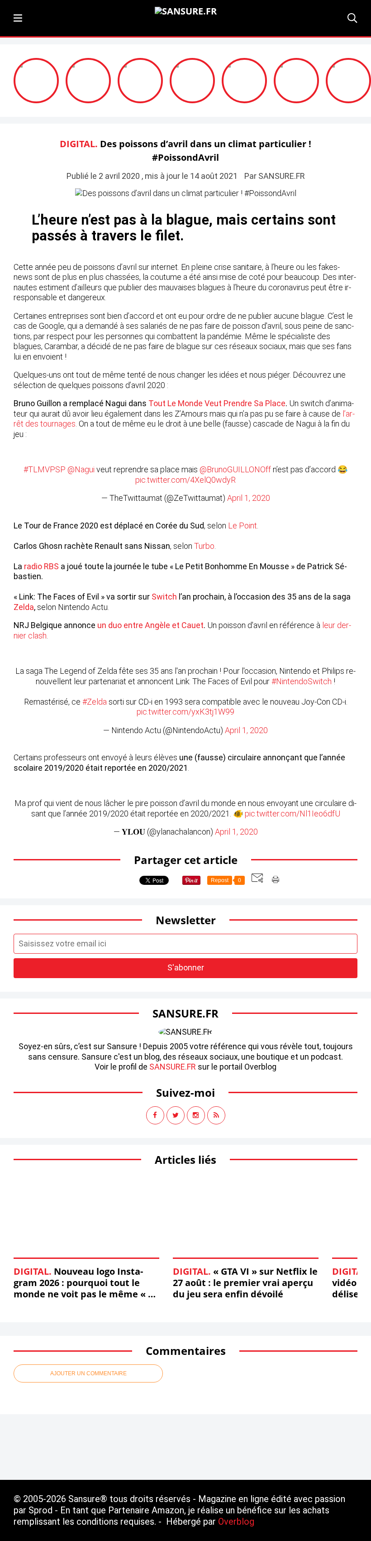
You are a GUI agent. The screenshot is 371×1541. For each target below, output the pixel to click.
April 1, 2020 (248, 498)
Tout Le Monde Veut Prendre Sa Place (216, 403)
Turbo (204, 546)
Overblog (236, 1521)
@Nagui (81, 469)
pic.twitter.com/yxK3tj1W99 (185, 711)
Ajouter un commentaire (88, 1373)
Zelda (24, 607)
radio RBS (41, 566)
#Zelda (94, 701)
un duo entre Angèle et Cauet (150, 625)
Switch (164, 596)
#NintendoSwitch (301, 681)
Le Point (242, 525)
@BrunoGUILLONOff (235, 469)
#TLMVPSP (45, 469)
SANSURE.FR (172, 1066)
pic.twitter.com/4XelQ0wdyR (185, 480)
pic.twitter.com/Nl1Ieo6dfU (292, 813)
